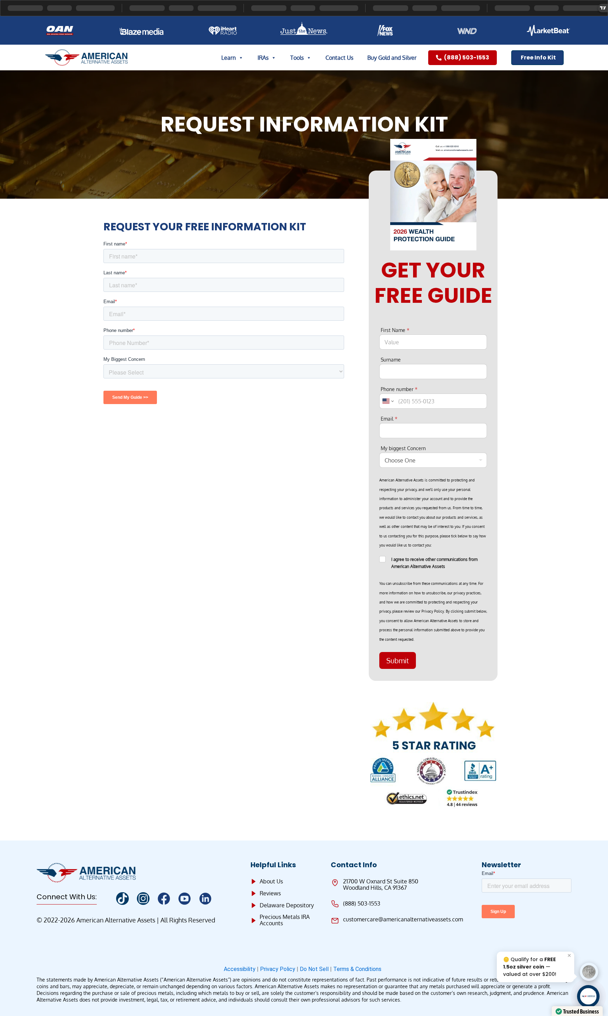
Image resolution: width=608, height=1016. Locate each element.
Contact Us (339, 57)
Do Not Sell (314, 969)
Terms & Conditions (358, 969)
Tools (297, 57)
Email (389, 419)
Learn (228, 57)
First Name (395, 330)
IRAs (263, 57)
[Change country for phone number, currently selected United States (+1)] (387, 401)
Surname (391, 360)
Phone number (399, 389)
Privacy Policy (277, 969)
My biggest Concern (403, 448)
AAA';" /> (588, 996)
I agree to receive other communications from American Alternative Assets (434, 563)
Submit (397, 660)
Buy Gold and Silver (392, 57)
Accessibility (239, 969)
